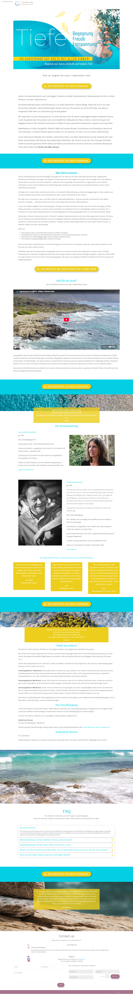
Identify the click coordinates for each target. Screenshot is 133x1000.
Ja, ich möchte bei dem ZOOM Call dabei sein (66, 269)
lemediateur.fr (80, 959)
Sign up (115, 976)
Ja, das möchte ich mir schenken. (66, 86)
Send (61, 984)
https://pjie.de (71, 549)
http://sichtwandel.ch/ (26, 470)
